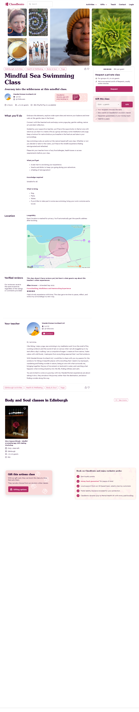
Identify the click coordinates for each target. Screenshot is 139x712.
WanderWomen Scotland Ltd (24, 94)
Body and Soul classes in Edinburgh (36, 400)
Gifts (102, 4)
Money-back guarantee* (90, 481)
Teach (113, 4)
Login (131, 4)
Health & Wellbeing (34, 69)
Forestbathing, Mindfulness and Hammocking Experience (49, 288)
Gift (127, 104)
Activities (90, 4)
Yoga (63, 69)
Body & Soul (52, 69)
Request (114, 89)
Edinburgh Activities (14, 69)
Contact (122, 4)
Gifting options (18, 489)
